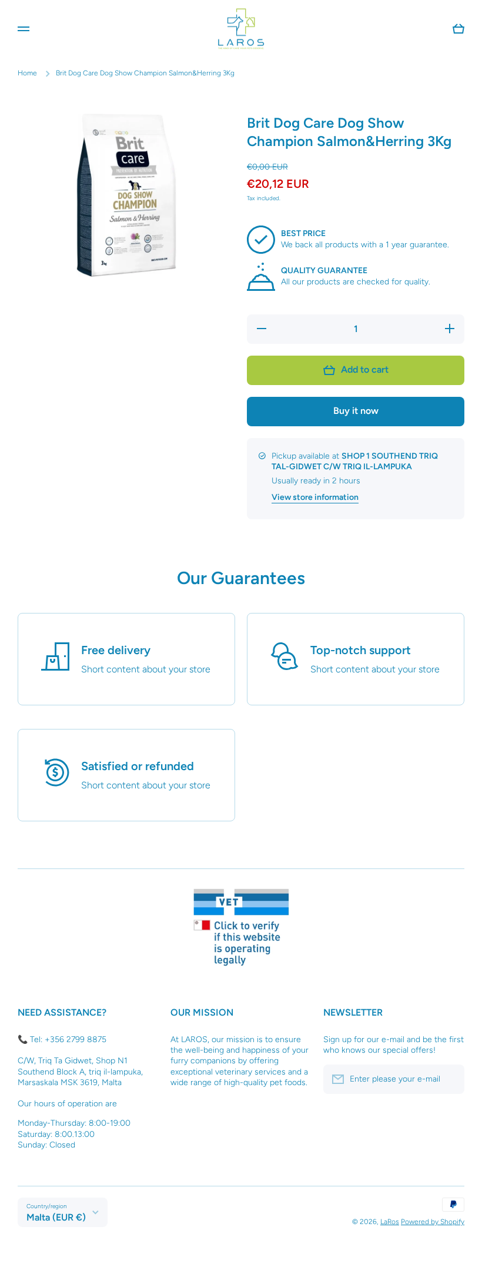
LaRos (389, 1222)
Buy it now (356, 410)
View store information (315, 497)
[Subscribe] (449, 1079)
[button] (458, 29)
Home (27, 73)
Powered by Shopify (432, 1222)
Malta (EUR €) (56, 1217)
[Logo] (241, 28)
